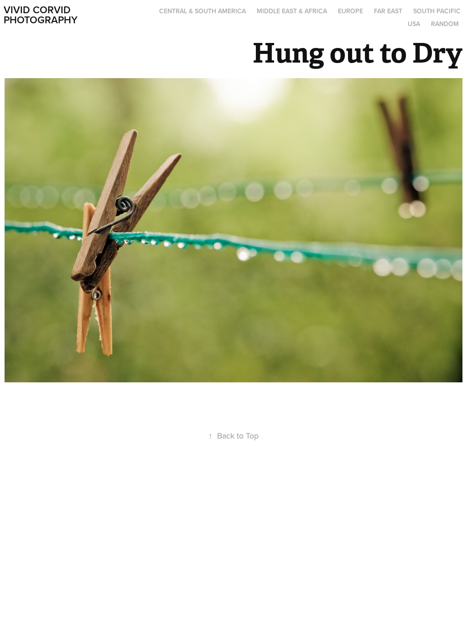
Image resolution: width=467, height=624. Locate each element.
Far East (388, 11)
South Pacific (437, 11)
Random (445, 23)
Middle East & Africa (292, 11)
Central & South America (202, 11)
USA (414, 23)
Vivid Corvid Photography (41, 14)
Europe (350, 11)
